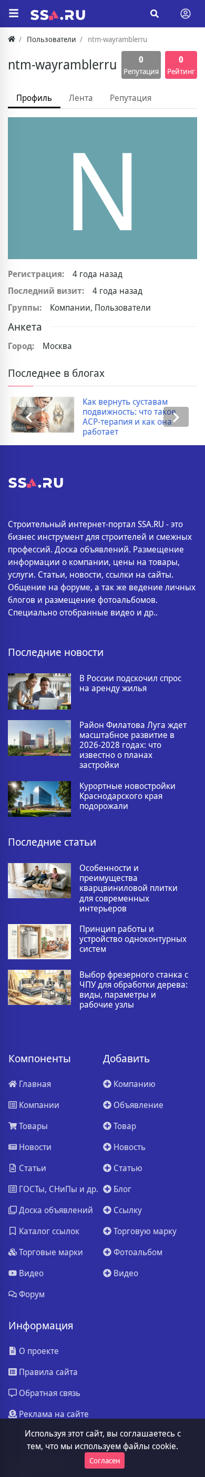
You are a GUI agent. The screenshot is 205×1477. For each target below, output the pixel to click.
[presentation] (29, 417)
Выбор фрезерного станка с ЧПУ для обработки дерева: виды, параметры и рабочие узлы (133, 990)
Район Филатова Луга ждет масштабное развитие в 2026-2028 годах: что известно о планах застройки (133, 745)
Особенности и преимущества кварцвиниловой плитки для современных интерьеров (128, 888)
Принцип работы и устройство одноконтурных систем (133, 939)
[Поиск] (155, 14)
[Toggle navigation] (185, 13)
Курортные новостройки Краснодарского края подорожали (127, 796)
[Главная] (11, 39)
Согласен (104, 1460)
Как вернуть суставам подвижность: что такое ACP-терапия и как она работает (126, 417)
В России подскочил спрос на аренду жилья (130, 683)
